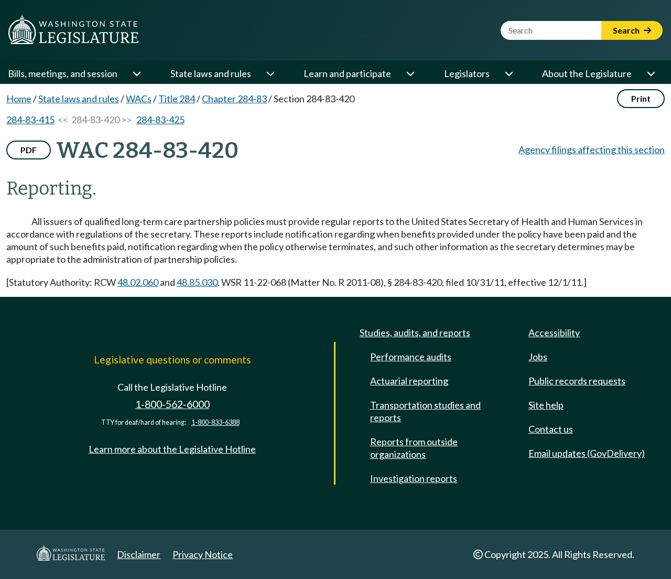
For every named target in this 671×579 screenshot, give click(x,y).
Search (627, 30)
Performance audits (410, 356)
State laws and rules (210, 73)
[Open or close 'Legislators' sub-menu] (508, 73)
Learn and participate (347, 73)
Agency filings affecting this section (591, 149)
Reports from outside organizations (414, 448)
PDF (28, 150)
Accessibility (554, 332)
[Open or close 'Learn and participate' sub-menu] (410, 73)
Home (18, 98)
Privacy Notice (202, 554)
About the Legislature (587, 73)
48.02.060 (137, 282)
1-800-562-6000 (172, 404)
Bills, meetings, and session (62, 73)
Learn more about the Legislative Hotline (172, 449)
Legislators (467, 73)
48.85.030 (197, 282)
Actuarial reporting (409, 381)
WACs (138, 98)
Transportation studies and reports (425, 411)
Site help (546, 405)
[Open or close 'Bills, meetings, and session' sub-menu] (136, 73)
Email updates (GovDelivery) (586, 453)
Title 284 (176, 98)
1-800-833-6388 (215, 422)
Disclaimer (138, 554)
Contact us (550, 429)
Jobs (537, 356)
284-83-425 (160, 119)
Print (641, 98)
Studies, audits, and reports (415, 332)
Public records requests (576, 381)
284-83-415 (30, 119)
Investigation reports (413, 478)
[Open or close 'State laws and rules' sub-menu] (270, 73)
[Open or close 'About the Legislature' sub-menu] (651, 73)
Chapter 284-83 (234, 98)
